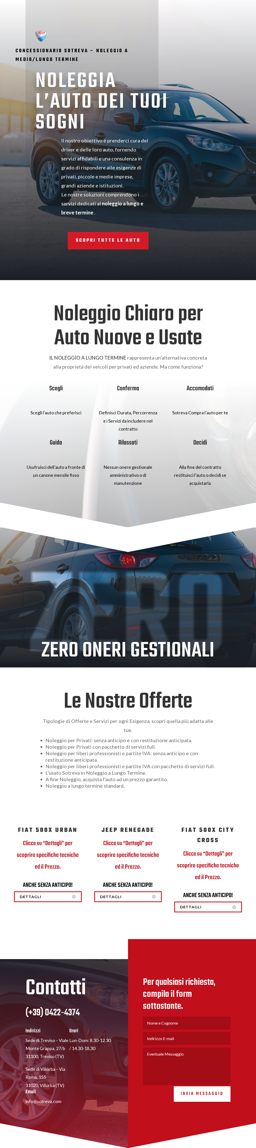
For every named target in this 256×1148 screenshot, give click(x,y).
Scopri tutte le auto (108, 240)
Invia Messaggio (202, 1094)
